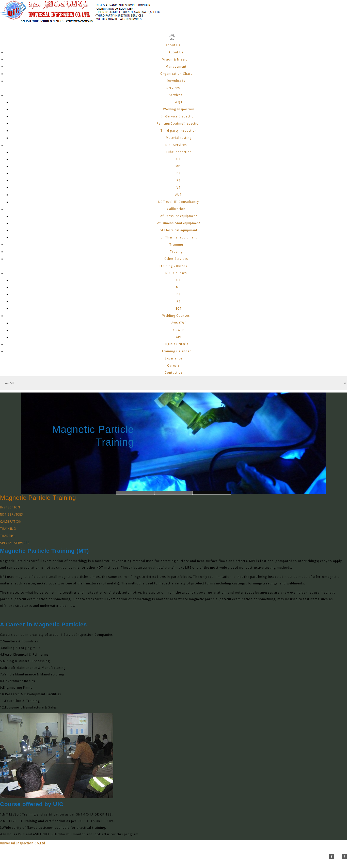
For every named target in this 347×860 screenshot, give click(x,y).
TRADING (7, 536)
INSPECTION (10, 507)
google (344, 856)
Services (173, 88)
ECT (179, 308)
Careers (173, 365)
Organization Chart (176, 74)
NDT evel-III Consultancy (178, 202)
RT (179, 180)
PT (179, 173)
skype (338, 856)
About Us (173, 45)
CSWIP (178, 330)
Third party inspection (178, 130)
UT (178, 159)
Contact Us (173, 372)
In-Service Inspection (178, 116)
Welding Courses (176, 316)
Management (176, 66)
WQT (179, 102)
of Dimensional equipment (178, 223)
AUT (178, 195)
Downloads (176, 81)
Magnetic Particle (135, 429)
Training (176, 244)
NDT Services (176, 145)
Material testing (179, 138)
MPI (179, 166)
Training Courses (173, 266)
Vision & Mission (176, 59)
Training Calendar (176, 351)
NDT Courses (176, 273)
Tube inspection (179, 152)
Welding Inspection (178, 109)
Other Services (176, 259)
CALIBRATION (11, 521)
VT (179, 187)
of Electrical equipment (178, 230)
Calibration (176, 209)
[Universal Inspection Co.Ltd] (83, 22)
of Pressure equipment (178, 216)
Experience (173, 358)
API (178, 337)
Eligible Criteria (176, 344)
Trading (176, 251)
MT (178, 287)
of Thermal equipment (179, 237)
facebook (331, 856)
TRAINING (8, 529)
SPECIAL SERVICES (14, 543)
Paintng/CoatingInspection (179, 123)
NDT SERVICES (11, 514)
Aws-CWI (178, 323)
